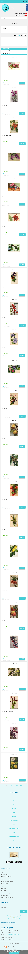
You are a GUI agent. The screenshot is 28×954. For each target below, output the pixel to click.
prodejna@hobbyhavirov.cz (13, 934)
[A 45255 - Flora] (14, 338)
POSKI (14, 840)
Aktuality (4, 872)
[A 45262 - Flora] (14, 490)
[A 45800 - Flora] (14, 763)
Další (17, 785)
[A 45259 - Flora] (14, 399)
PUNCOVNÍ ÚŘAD (14, 820)
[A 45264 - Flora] (14, 520)
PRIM (14, 812)
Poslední (21, 785)
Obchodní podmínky (6, 879)
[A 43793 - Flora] (14, 278)
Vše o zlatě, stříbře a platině (7, 881)
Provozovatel (5, 892)
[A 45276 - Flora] (14, 732)
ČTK (14, 832)
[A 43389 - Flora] (14, 96)
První (6, 785)
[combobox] (25, 35)
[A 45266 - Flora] (14, 581)
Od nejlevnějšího (7, 51)
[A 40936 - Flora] (14, 65)
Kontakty (4, 890)
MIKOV (14, 816)
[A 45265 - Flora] (14, 550)
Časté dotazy (4, 874)
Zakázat (16, 952)
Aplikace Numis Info (6, 893)
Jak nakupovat (5, 885)
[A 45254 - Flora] (14, 308)
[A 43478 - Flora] (14, 217)
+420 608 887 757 (20, 15)
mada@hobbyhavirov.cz (20, 13)
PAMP (14, 824)
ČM (14, 801)
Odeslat (23, 911)
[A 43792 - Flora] (14, 247)
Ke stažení (4, 888)
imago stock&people (14, 836)
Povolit (11, 952)
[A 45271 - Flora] (14, 641)
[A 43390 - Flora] (14, 126)
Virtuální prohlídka (6, 895)
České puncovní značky (7, 876)
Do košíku (22, 82)
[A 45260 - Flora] (14, 429)
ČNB (14, 804)
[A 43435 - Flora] (14, 187)
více (19, 951)
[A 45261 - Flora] (14, 460)
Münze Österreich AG (14, 828)
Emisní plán (4, 886)
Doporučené (6, 48)
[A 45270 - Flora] (14, 611)
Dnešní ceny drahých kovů (7, 878)
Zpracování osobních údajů (7, 897)
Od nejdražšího (6, 53)
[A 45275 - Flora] (14, 702)
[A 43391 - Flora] (14, 156)
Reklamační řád (5, 883)
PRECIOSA (14, 808)
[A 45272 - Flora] (14, 672)
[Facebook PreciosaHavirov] (7, 917)
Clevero (9, 946)
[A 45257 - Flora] (14, 369)
